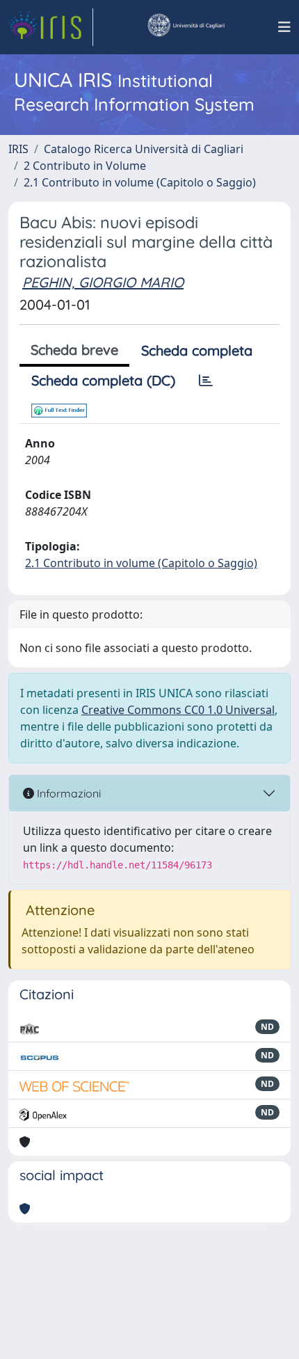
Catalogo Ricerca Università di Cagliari (143, 149)
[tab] (206, 380)
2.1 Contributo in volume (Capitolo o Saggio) (140, 182)
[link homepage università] (186, 27)
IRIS (18, 149)
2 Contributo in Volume (85, 165)
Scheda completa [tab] (196, 350)
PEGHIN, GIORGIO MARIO (103, 282)
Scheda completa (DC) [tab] (103, 380)
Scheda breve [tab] (74, 349)
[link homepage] (50, 27)
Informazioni (67, 793)
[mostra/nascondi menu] (284, 27)
